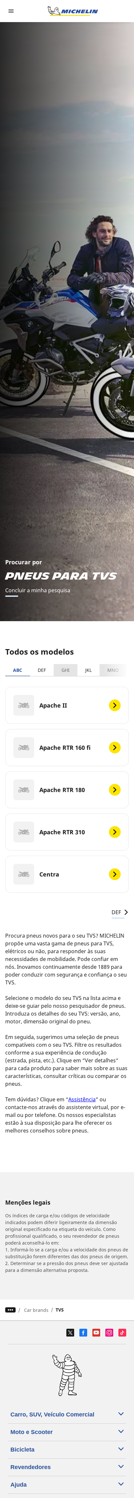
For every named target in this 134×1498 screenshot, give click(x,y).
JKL (88, 670)
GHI (65, 670)
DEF (42, 670)
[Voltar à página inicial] (73, 11)
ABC (17, 670)
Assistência (82, 1099)
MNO (113, 670)
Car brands (36, 1310)
